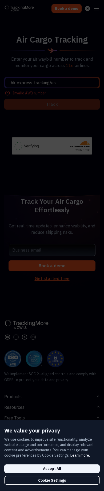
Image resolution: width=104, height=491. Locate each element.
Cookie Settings (52, 480)
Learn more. (80, 455)
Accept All (52, 468)
